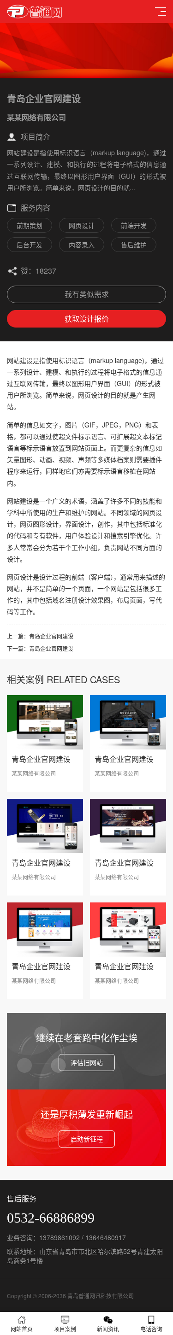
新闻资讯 (108, 1329)
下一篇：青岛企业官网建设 (40, 648)
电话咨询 (151, 1329)
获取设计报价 (87, 318)
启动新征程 (87, 1138)
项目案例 (65, 1329)
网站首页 (22, 1329)
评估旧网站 (87, 1062)
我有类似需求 (87, 294)
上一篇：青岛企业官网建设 (40, 636)
